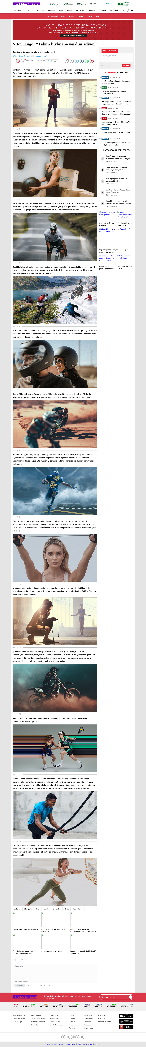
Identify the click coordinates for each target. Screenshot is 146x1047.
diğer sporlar (28, 909)
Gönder (20, 985)
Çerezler (73, 1044)
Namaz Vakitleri (28, 1005)
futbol (46, 909)
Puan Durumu (73, 1005)
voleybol (66, 909)
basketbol (17, 909)
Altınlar (71, 1015)
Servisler (29, 10)
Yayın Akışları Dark (38, 1018)
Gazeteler (114, 10)
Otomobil (89, 16)
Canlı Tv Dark (36, 1015)
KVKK (79, 1044)
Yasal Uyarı (97, 1044)
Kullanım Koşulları (87, 1044)
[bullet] (44, 985)
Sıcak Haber (88, 1028)
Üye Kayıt (101, 1018)
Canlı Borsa (54, 1015)
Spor (61, 10)
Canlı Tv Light (17, 1022)
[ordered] (40, 985)
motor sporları (55, 909)
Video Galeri (88, 1018)
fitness (38, 909)
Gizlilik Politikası (64, 1044)
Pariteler (98, 1005)
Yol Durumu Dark (19, 1018)
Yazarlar (103, 10)
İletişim (56, 1044)
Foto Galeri (80, 10)
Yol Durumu (111, 1005)
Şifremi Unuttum (104, 1022)
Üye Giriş (101, 1015)
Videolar (92, 10)
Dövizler (72, 1018)
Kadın (69, 10)
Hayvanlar (71, 16)
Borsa (15, 1005)
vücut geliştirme (78, 909)
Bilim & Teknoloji (52, 16)
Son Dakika (17, 10)
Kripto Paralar (127, 1005)
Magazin (80, 16)
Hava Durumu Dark (19, 1015)
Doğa (63, 16)
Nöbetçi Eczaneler (38, 1022)
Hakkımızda (49, 1044)
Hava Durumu (58, 1005)
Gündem (40, 10)
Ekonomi (51, 10)
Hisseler (86, 1005)
